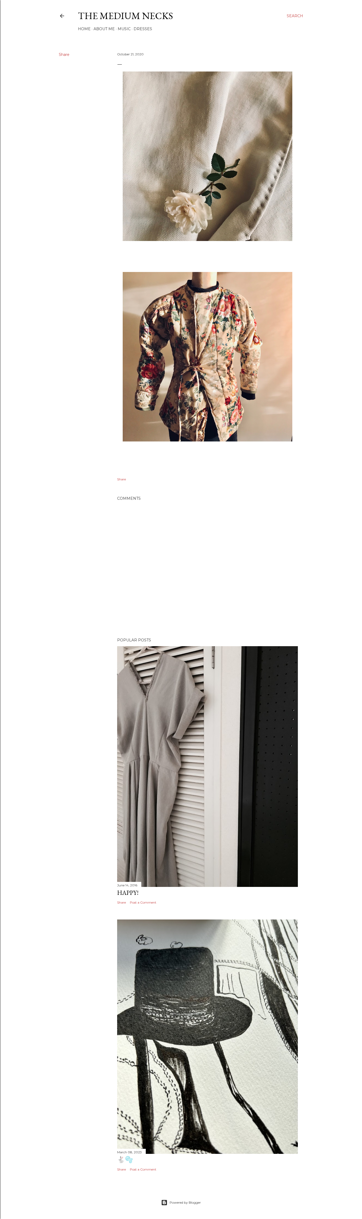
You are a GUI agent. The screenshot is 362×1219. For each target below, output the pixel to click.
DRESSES (143, 28)
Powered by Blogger (185, 1202)
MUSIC (124, 28)
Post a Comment (143, 902)
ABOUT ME (104, 28)
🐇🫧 (125, 1159)
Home (84, 28)
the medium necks (125, 16)
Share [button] (64, 54)
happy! (128, 892)
